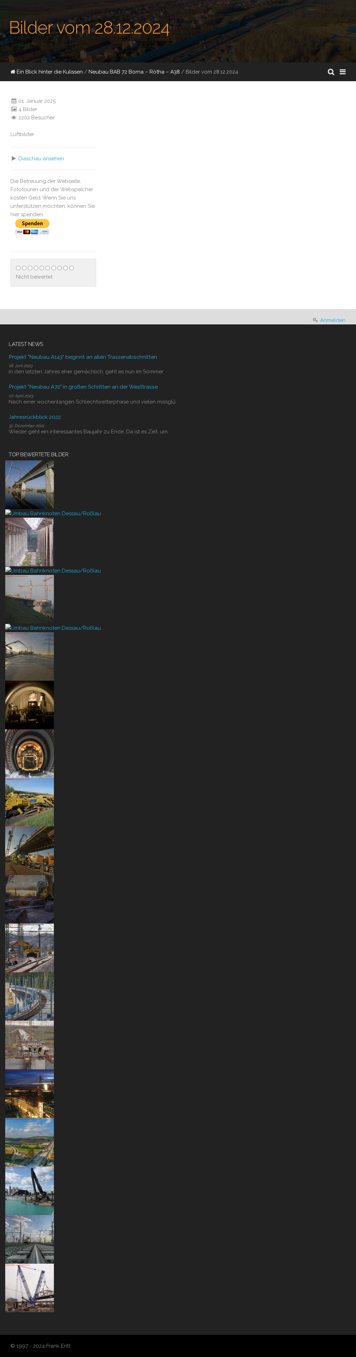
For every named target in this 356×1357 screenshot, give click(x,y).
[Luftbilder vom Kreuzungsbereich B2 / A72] (115, 159)
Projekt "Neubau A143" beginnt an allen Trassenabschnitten (83, 357)
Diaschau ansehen (41, 158)
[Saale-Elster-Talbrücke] (29, 484)
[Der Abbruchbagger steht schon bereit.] (29, 899)
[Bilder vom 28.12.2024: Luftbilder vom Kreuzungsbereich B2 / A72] (162, 124)
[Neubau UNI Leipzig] (29, 1093)
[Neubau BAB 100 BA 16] (29, 1190)
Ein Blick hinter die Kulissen (49, 72)
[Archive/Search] (331, 71)
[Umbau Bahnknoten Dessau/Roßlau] (53, 513)
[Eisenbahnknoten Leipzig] (29, 1239)
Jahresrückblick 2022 (35, 417)
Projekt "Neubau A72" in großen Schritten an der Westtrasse (83, 386)
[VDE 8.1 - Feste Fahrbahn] (29, 996)
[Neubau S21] (29, 1287)
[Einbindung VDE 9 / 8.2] (29, 947)
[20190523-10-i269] (29, 802)
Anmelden (333, 320)
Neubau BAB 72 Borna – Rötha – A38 (134, 72)
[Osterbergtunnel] (29, 705)
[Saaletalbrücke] (29, 541)
